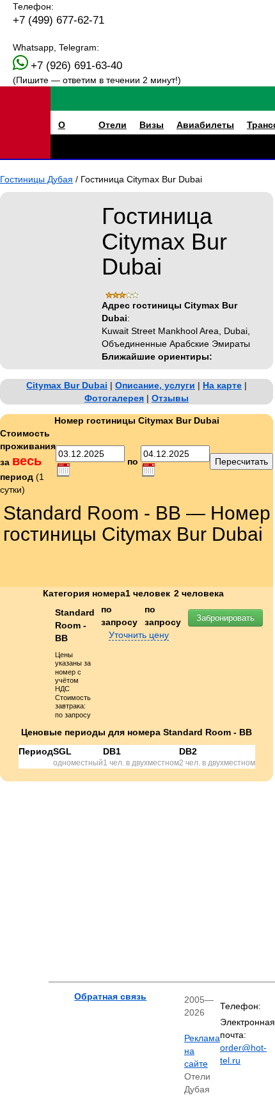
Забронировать (225, 618)
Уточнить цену (139, 635)
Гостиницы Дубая (36, 179)
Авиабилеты (205, 125)
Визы (151, 125)
